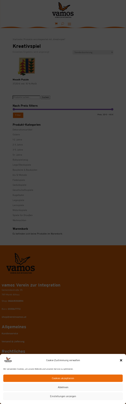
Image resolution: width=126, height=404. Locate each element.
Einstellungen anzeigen (63, 396)
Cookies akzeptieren (63, 378)
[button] (121, 360)
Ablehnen (63, 387)
